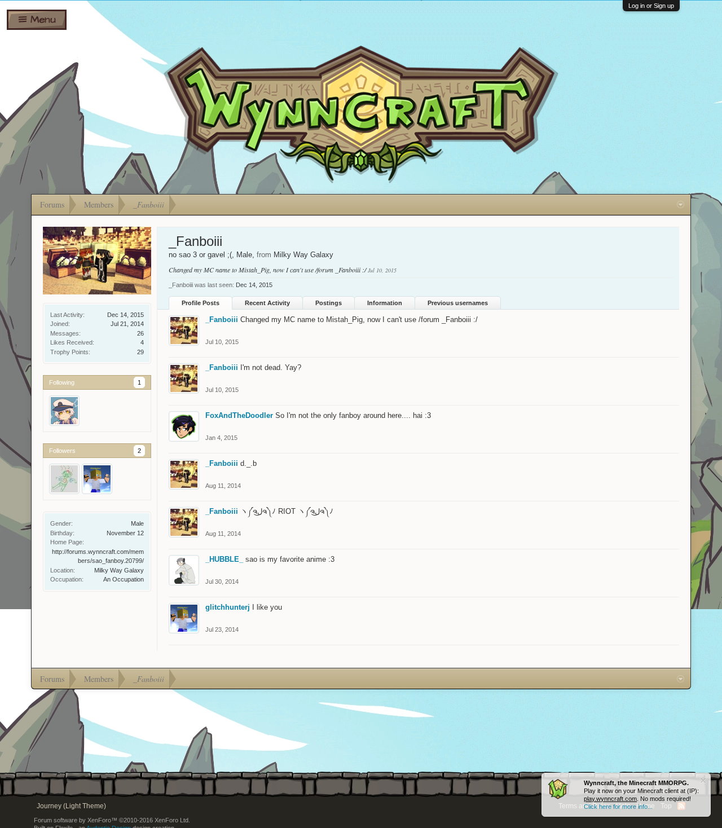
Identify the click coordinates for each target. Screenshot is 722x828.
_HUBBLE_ (224, 559)
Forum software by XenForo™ (112, 820)
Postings (328, 303)
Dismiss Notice (703, 780)
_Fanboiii (221, 319)
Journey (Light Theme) (71, 806)
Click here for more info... (618, 806)
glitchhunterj (227, 607)
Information (384, 303)
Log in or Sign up (651, 5)
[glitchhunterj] (97, 479)
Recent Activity (267, 303)
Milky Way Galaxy (119, 570)
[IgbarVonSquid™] (64, 410)
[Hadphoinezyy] (64, 479)
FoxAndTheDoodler (239, 415)
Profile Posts (200, 303)
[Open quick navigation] (680, 205)
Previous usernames (458, 303)
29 (140, 352)
